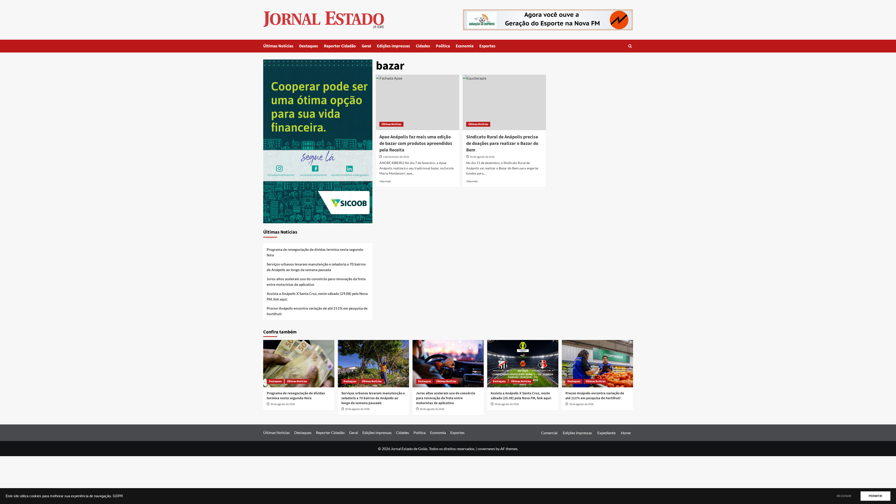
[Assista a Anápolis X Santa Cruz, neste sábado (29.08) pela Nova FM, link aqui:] (522, 363)
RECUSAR (844, 496)
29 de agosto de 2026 (506, 404)
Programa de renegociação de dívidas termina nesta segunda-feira (315, 252)
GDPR (118, 496)
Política (443, 46)
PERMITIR (875, 496)
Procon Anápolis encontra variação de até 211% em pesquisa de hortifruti (317, 311)
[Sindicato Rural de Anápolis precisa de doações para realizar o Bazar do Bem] (504, 102)
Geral (366, 46)
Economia (464, 46)
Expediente (606, 432)
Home (626, 432)
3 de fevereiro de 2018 (396, 157)
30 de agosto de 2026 (282, 404)
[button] (630, 46)
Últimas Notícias (278, 46)
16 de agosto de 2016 (482, 157)
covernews (486, 448)
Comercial (549, 432)
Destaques (308, 46)
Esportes (487, 46)
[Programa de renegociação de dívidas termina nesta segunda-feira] (298, 363)
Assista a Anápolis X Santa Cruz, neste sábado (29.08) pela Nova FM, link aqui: (317, 296)
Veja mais (385, 181)
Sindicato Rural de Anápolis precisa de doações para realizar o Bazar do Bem (502, 143)
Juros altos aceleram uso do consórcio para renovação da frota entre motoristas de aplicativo (316, 282)
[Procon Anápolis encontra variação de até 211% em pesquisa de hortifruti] (597, 363)
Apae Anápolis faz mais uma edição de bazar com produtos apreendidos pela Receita (415, 143)
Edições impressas (393, 46)
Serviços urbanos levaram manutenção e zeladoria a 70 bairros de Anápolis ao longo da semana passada (316, 267)
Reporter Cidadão (340, 46)
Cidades (423, 46)
